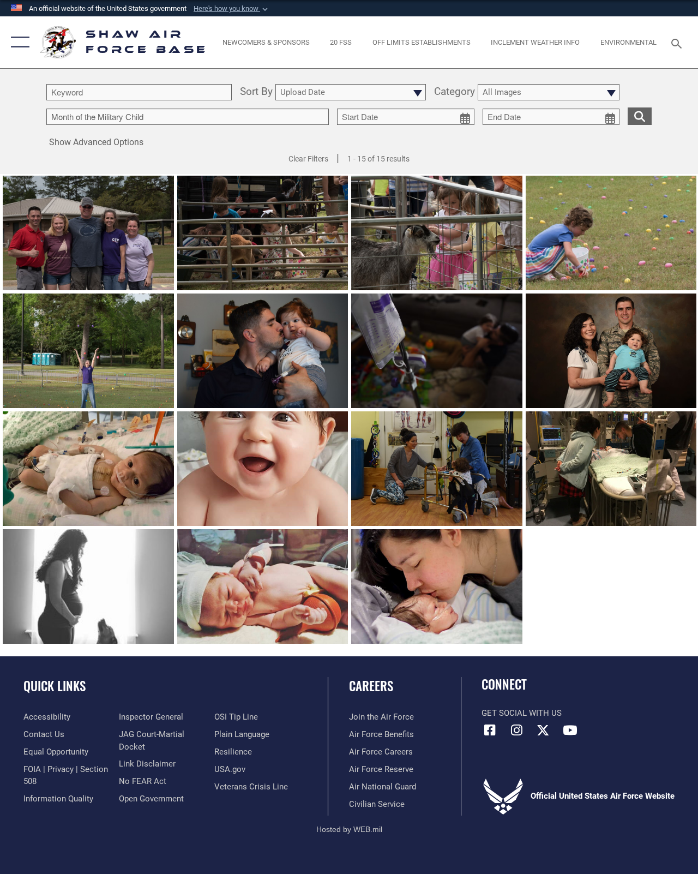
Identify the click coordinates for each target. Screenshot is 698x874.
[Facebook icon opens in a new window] (490, 730)
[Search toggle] (678, 42)
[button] (232, 8)
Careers (371, 686)
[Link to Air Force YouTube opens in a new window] (570, 730)
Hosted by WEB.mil (349, 829)
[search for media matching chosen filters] (640, 115)
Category (454, 92)
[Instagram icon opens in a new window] (516, 730)
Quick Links (54, 686)
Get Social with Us (522, 713)
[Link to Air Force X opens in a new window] (543, 730)
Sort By (256, 92)
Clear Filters (308, 158)
